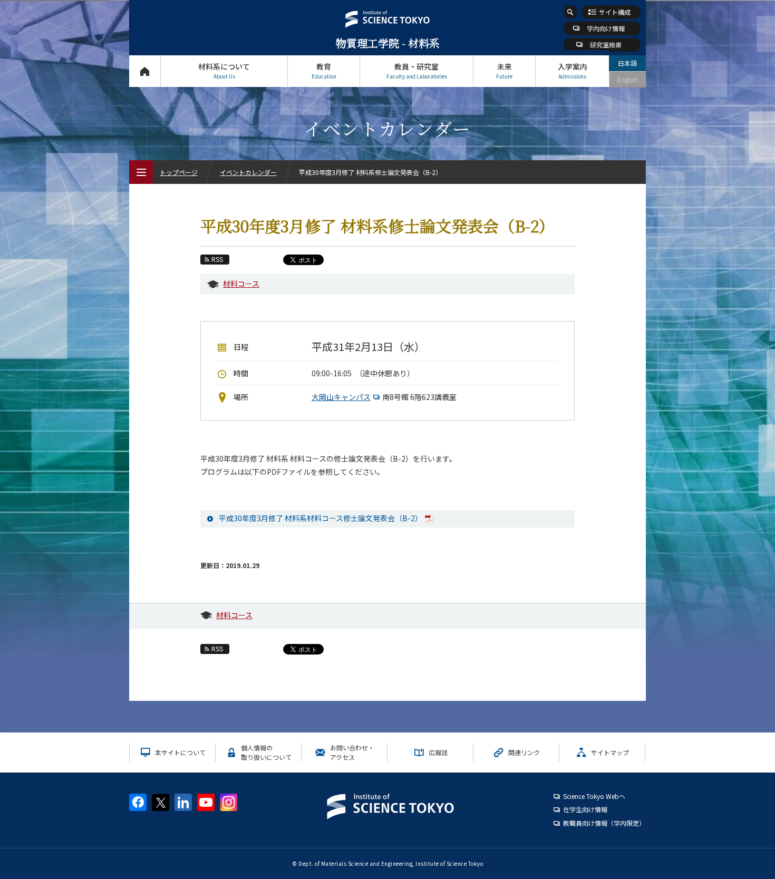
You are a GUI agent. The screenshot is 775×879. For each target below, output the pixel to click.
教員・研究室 (416, 70)
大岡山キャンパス (341, 397)
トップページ (144, 71)
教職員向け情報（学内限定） (604, 822)
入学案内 (572, 70)
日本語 (627, 62)
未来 (504, 70)
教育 (324, 70)
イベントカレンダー (248, 172)
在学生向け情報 (585, 809)
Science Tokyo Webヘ (594, 796)
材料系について (224, 70)
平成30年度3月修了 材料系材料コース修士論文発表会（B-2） (320, 518)
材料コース (241, 283)
